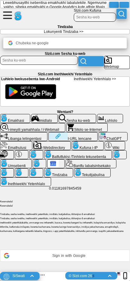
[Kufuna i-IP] (88, 143)
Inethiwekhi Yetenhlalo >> (95, 79)
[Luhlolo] (110, 116)
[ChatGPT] (113, 134)
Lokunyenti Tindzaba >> (63, 32)
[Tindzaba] (58, 171)
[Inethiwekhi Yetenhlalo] (25, 180)
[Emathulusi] (16, 143)
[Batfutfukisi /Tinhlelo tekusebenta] (78, 152)
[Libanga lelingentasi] (23, 134)
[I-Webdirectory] (52, 143)
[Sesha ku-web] (77, 116)
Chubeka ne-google (32, 43)
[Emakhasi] (15, 116)
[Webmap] (117, 58)
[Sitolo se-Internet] (87, 125)
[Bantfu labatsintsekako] (91, 161)
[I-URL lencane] (73, 134)
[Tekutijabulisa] (92, 171)
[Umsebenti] (16, 161)
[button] (65, 256)
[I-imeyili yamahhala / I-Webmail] (32, 125)
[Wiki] (115, 143)
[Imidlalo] (44, 116)
